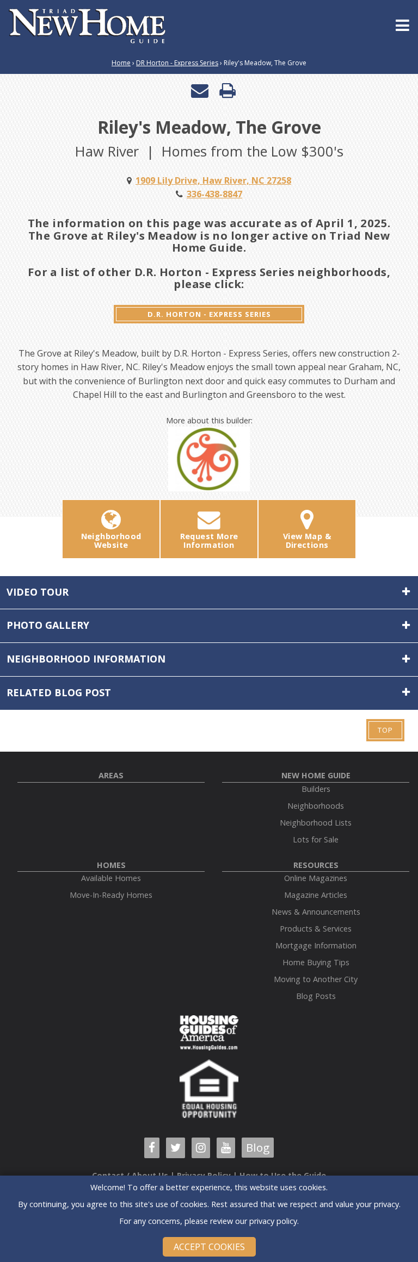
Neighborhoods (315, 806)
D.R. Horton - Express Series (209, 314)
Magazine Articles (315, 895)
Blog (257, 1147)
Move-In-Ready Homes (111, 895)
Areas (111, 775)
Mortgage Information (315, 945)
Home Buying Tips (315, 962)
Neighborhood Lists (316, 822)
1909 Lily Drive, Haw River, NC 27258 (213, 180)
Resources (316, 865)
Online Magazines (315, 878)
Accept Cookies (209, 1247)
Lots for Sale (316, 839)
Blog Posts (316, 996)
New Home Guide (316, 775)
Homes (111, 865)
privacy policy (273, 1221)
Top (385, 730)
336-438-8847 (214, 194)
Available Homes (111, 878)
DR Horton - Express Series (177, 62)
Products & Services (316, 928)
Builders (316, 789)
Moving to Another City (316, 979)
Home (121, 62)
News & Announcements (316, 912)
